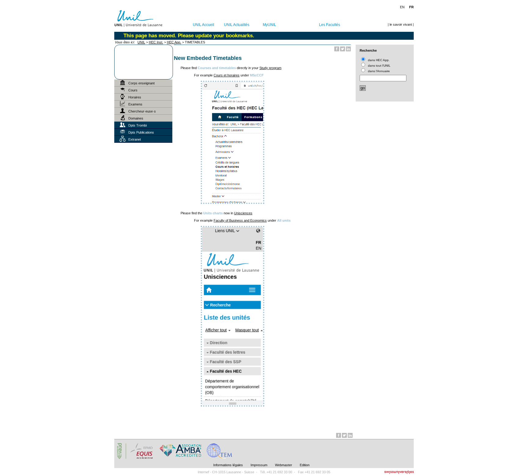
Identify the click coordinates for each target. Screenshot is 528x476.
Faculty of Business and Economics (240, 220)
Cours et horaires (227, 75)
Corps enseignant (141, 83)
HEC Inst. (156, 42)
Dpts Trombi (137, 125)
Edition (305, 465)
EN (402, 7)
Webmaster (283, 465)
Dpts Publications (141, 132)
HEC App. (174, 42)
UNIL (141, 42)
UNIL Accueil (203, 25)
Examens (135, 104)
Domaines (135, 118)
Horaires (134, 97)
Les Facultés (329, 25)
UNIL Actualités (236, 25)
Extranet (134, 139)
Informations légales (228, 465)
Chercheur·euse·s (142, 111)
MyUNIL (269, 25)
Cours (133, 90)
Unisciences (243, 213)
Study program (270, 68)
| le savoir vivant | (401, 24)
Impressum (259, 465)
